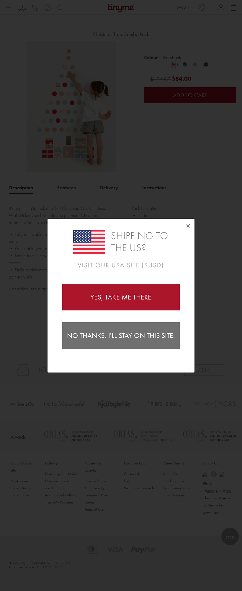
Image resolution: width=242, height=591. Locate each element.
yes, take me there (120, 297)
